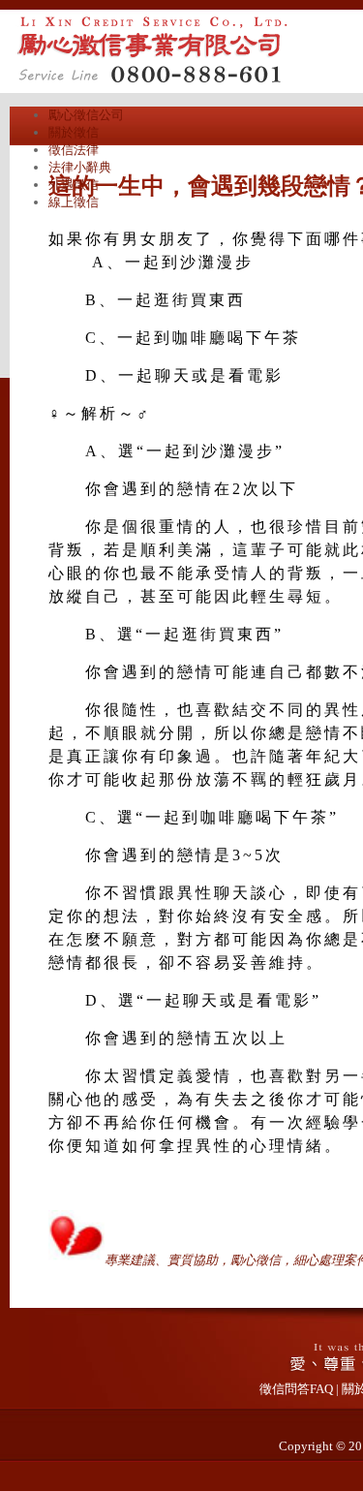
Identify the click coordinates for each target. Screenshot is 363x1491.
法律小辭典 (79, 167)
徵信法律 (73, 149)
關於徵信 (73, 132)
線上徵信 (73, 202)
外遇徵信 (73, 184)
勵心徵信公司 (86, 115)
